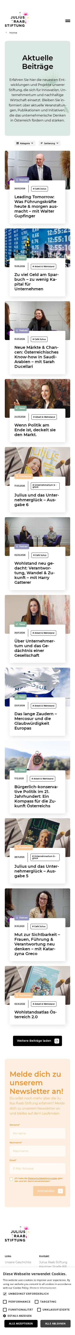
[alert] (37, 1301)
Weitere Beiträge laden (34, 1041)
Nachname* (16, 1143)
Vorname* (15, 1125)
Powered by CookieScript (18, 1330)
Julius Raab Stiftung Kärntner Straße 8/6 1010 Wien (53, 1266)
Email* (13, 1160)
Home (13, 32)
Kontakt (44, 1256)
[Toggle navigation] (67, 20)
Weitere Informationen (43, 1287)
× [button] (70, 1271)
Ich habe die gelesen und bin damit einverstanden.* (39, 1179)
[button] (37, 1316)
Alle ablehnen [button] (55, 1323)
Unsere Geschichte (18, 1262)
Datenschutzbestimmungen (42, 1178)
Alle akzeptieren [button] (21, 1323)
